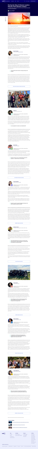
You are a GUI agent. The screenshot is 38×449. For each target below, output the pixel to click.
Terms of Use (22, 446)
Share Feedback (25, 435)
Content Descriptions (12, 437)
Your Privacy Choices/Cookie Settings (27, 446)
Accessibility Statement (10, 446)
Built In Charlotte (33, 436)
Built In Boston (33, 435)
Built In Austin (32, 434)
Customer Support (25, 434)
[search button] (24, 1)
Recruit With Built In (17, 434)
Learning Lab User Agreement (4, 446)
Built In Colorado (33, 438)
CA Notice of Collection (34, 446)
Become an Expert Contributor (18, 435)
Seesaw (20, 319)
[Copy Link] (5, 19)
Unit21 (18, 38)
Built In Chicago (33, 437)
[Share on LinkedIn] (5, 20)
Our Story (11, 434)
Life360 (20, 182)
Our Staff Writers (12, 436)
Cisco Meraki (20, 36)
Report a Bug (24, 436)
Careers (11, 435)
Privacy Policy (18, 446)
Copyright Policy (15, 446)
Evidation (19, 371)
